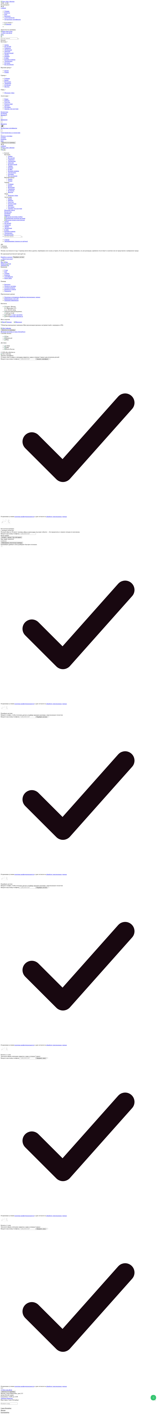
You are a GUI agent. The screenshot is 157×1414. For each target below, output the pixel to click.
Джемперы (7, 83)
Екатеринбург (5, 1412)
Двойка (6, 54)
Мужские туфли (9, 93)
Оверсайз (7, 51)
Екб (5, 8)
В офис (6, 58)
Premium (7, 56)
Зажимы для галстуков (11, 109)
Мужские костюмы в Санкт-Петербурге (13, 332)
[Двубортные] (14, 218)
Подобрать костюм (18, 257)
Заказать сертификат (42, 359)
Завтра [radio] (9, 537)
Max (2, 262)
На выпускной (8, 53)
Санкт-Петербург (6, 1408)
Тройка (6, 45)
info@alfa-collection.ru (16, 316)
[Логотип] (7, 1)
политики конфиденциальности (24, 516)
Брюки (6, 80)
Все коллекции (9, 64)
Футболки (7, 85)
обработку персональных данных (56, 516)
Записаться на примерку (8, 142)
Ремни (6, 99)
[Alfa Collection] (6, 328)
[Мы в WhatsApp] (13, 322)
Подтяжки (7, 107)
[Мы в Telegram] (8, 322)
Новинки (7, 215)
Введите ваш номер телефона (10, 359)
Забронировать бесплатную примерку (11, 542)
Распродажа (8, 212)
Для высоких (8, 61)
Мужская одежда (9, 210)
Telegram (3, 265)
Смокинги (7, 48)
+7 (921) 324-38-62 (6, 33)
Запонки (7, 105)
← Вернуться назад (7, 259)
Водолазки (7, 82)
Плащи (6, 72)
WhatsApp (4, 264)
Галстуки (7, 102)
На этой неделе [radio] (17, 537)
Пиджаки (7, 63)
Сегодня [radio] (3, 537)
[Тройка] (13, 216)
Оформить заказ (41, 1058)
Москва (3, 1410)
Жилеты (6, 86)
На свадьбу (7, 46)
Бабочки (7, 100)
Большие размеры (9, 59)
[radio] (1, 541)
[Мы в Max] (3, 322)
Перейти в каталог (7, 257)
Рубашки (7, 78)
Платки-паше (8, 104)
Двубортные (8, 50)
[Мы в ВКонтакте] (18, 322)
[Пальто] (14, 220)
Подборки (7, 213)
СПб (2, 8)
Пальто (6, 70)
